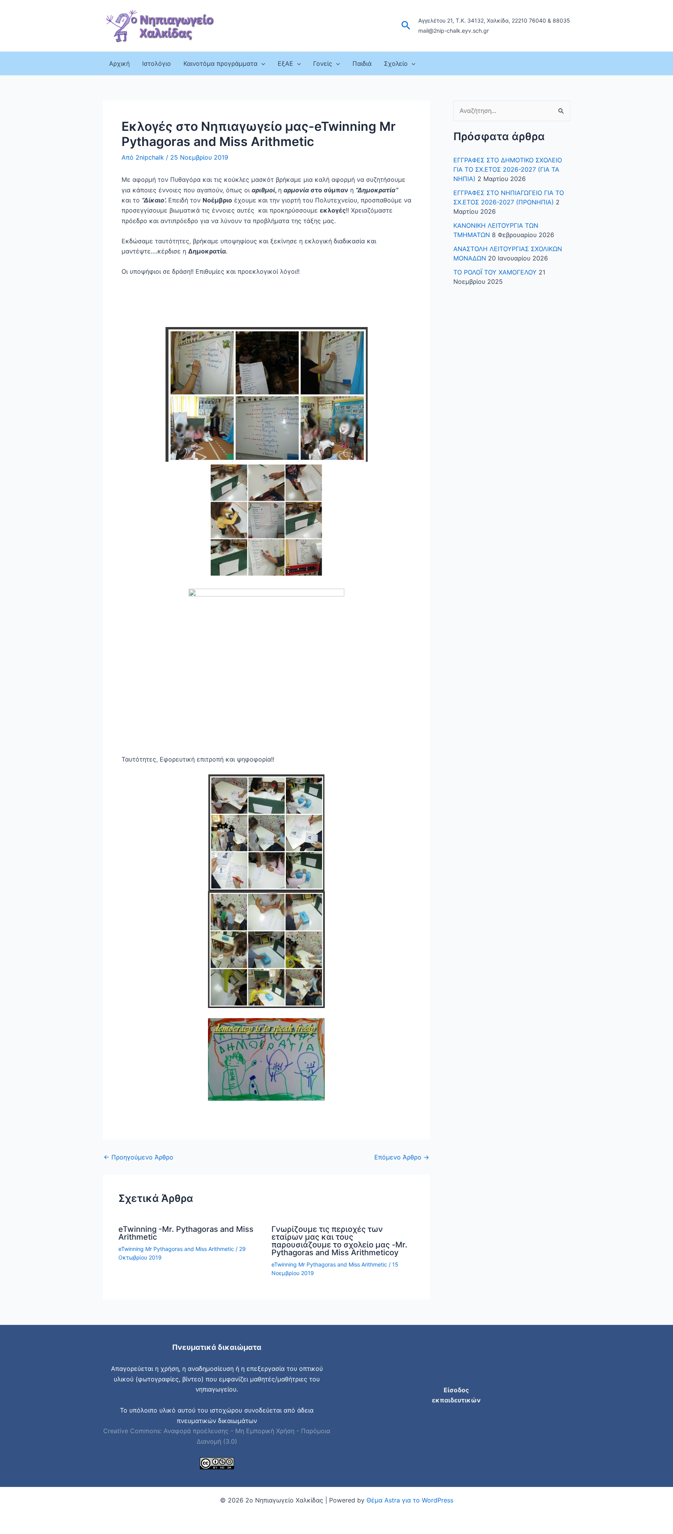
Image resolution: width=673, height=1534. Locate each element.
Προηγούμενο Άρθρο (138, 1157)
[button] (406, 25)
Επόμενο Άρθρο (401, 1157)
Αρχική (119, 63)
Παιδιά (362, 63)
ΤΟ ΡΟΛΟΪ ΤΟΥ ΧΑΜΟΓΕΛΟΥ (495, 272)
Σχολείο (396, 63)
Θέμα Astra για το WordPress (409, 1500)
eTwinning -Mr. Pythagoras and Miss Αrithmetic (186, 1233)
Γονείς (322, 63)
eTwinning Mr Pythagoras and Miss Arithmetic (176, 1248)
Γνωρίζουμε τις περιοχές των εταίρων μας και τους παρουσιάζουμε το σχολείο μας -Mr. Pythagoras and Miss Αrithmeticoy (339, 1240)
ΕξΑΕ (285, 63)
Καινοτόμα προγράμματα (220, 63)
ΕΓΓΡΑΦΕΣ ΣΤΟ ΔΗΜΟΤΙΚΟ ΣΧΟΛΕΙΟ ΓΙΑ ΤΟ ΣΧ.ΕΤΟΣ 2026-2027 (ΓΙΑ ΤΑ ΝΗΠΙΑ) (507, 169)
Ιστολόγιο (156, 63)
